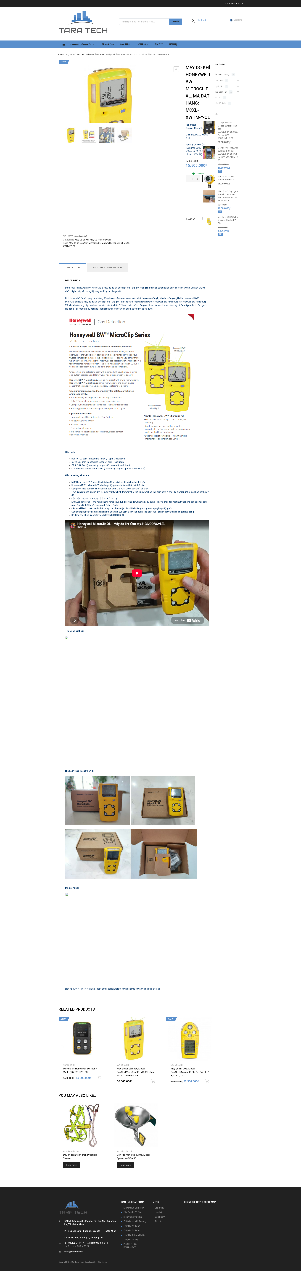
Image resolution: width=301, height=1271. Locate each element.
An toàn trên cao (71, 1151)
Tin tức (158, 1221)
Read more (71, 1165)
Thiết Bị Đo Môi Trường (218, 74)
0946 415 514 (237, 3)
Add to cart (99, 1078)
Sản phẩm (160, 1217)
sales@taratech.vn (73, 1251)
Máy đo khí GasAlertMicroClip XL (85, 243)
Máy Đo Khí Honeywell (95, 54)
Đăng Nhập (202, 22)
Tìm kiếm (176, 22)
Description (72, 267)
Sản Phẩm (142, 44)
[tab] (72, 267)
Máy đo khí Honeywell (112, 243)
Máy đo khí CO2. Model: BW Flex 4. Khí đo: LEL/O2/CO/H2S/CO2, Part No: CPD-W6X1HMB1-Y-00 (228, 130)
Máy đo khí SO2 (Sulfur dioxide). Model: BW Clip (228, 220)
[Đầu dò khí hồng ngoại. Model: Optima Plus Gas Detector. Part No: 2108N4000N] (209, 202)
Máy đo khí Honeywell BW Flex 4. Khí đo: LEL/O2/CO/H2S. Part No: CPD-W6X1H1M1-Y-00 (228, 154)
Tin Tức (159, 44)
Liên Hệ (173, 44)
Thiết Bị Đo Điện (131, 1239)
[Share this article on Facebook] (202, 219)
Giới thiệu (125, 44)
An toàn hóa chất (125, 1151)
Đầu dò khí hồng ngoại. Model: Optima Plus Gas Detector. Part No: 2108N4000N (228, 196)
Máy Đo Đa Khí (82, 239)
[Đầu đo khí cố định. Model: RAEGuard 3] (209, 187)
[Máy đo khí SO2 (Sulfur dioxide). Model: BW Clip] (209, 227)
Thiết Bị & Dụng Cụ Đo (134, 1235)
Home (60, 54)
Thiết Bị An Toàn (215, 80)
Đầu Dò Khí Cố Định (217, 103)
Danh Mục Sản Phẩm (80, 44)
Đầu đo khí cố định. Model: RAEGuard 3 (226, 178)
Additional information (107, 267)
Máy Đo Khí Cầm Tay (75, 54)
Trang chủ (108, 44)
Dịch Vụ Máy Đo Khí (133, 1217)
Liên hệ (158, 1212)
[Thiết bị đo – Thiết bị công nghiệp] (83, 33)
